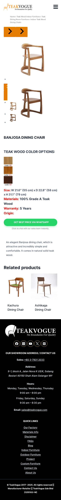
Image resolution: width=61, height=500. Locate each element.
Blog (30, 445)
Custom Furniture (30, 463)
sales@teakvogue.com (34, 409)
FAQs (30, 440)
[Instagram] (23, 344)
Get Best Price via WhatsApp (31, 222)
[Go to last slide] (10, 32)
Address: (30, 366)
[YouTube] (30, 344)
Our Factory (30, 427)
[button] (13, 106)
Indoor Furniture (30, 449)
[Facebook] (17, 344)
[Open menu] (56, 6)
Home (12, 16)
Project (30, 458)
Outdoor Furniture (30, 454)
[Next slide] (22, 32)
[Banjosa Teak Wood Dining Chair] (32, 101)
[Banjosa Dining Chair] (32, 58)
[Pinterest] (44, 344)
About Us (30, 472)
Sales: (20, 359)
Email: (17, 409)
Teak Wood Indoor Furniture (28, 16)
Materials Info (30, 431)
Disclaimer (31, 436)
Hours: (30, 383)
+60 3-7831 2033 (34, 359)
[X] (37, 344)
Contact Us (30, 468)
